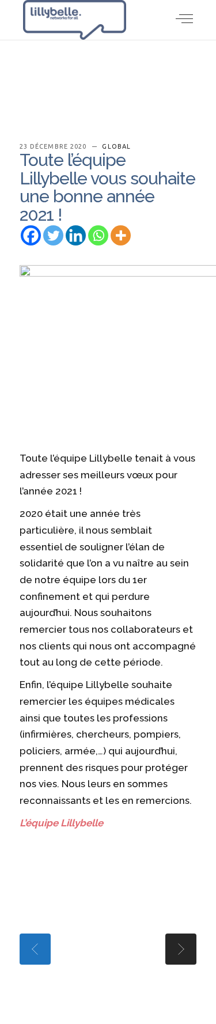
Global (116, 146)
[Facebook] (31, 235)
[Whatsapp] (98, 235)
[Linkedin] (76, 235)
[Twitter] (53, 235)
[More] (121, 235)
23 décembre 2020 (54, 146)
